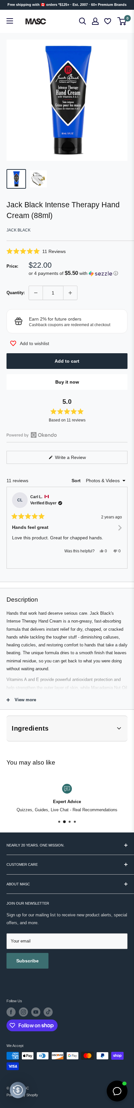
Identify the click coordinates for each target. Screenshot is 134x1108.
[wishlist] (108, 21)
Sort (77, 480)
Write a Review (78, 459)
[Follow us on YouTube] (35, 1012)
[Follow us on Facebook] (11, 1012)
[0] (122, 21)
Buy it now (67, 382)
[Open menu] (10, 21)
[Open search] (82, 21)
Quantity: (16, 292)
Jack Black (19, 230)
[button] (67, 251)
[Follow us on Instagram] (23, 1012)
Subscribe (27, 960)
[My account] (95, 21)
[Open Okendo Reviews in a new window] (32, 435)
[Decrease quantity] (36, 293)
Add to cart (67, 361)
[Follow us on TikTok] (48, 1012)
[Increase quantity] (70, 293)
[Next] (119, 528)
